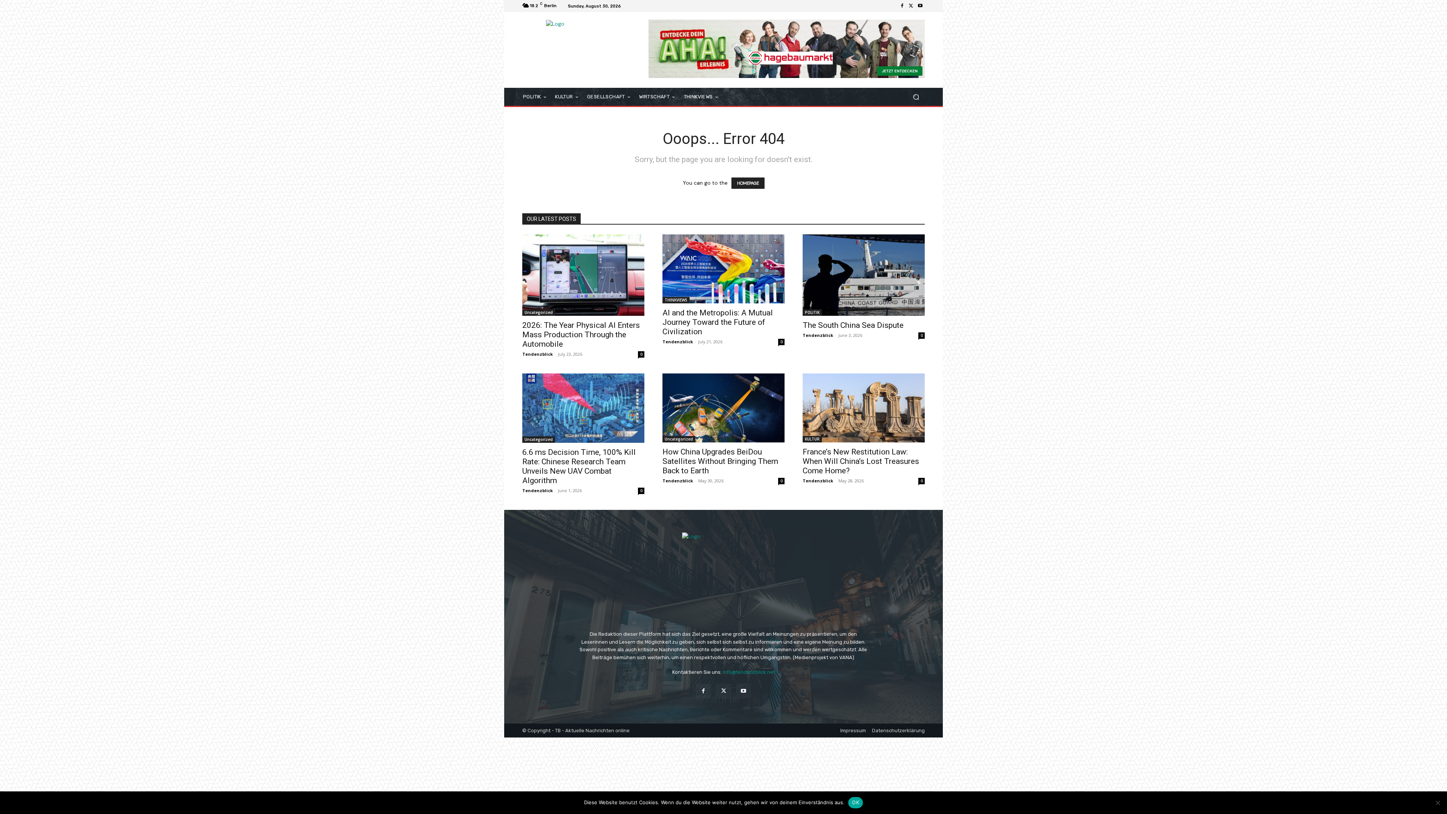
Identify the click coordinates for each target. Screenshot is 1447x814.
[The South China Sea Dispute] (864, 275)
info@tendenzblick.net (749, 672)
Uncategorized (539, 312)
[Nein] (1437, 802)
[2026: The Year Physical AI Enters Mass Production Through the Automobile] (583, 275)
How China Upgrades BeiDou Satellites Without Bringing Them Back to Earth (720, 461)
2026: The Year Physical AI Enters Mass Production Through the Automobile (581, 335)
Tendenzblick (537, 354)
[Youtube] (920, 6)
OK (855, 802)
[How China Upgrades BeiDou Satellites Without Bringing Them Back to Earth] (723, 407)
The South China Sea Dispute (853, 325)
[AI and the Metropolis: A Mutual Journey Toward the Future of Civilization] (723, 268)
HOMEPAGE (748, 183)
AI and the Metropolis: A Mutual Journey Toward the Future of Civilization (717, 322)
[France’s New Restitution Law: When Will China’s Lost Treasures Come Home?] (864, 407)
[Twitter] (911, 6)
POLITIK (812, 312)
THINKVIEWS (676, 300)
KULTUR (812, 439)
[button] (916, 97)
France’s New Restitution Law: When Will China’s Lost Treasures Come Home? (861, 461)
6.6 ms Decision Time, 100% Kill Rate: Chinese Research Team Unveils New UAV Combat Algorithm (579, 466)
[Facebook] (902, 6)
